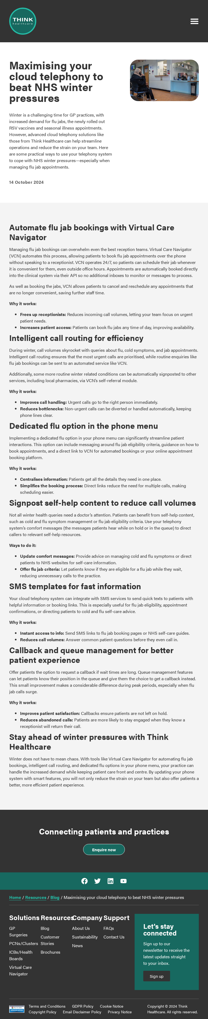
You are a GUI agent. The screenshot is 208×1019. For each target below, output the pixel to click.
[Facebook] (84, 881)
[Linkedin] (110, 881)
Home (15, 897)
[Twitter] (97, 881)
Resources (35, 897)
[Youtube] (123, 881)
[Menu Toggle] (194, 21)
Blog (55, 897)
